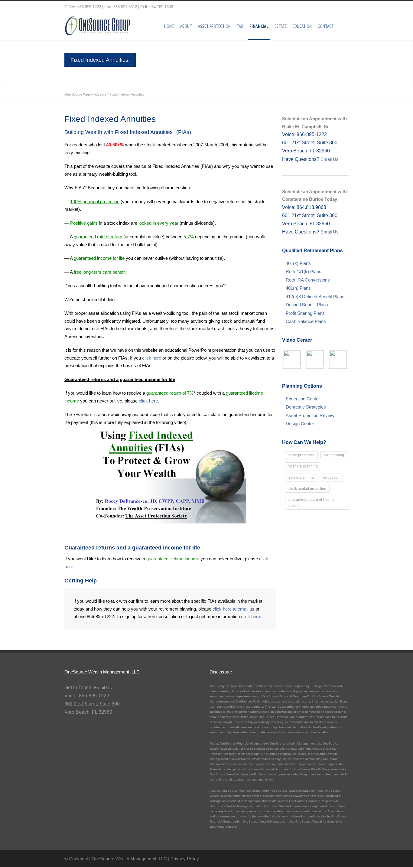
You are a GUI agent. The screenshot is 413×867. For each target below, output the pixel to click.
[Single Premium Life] (315, 359)
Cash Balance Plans (306, 321)
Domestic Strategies (306, 406)
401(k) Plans (298, 263)
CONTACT (326, 26)
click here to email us (233, 608)
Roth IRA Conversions (308, 279)
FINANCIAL (258, 26)
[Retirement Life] (292, 359)
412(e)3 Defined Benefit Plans (315, 296)
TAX (240, 26)
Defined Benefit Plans (307, 304)
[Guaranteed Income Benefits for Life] (338, 359)
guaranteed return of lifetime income (311, 502)
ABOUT (186, 26)
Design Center (300, 423)
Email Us (329, 159)
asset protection (301, 455)
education (331, 477)
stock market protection (307, 489)
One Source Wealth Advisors (85, 94)
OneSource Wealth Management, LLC (129, 858)
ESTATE (281, 26)
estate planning (301, 477)
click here (151, 357)
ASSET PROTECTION (214, 26)
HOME (169, 26)
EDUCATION (302, 26)
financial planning (303, 466)
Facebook (343, 7)
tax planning (334, 455)
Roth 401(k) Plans (303, 271)
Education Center (303, 398)
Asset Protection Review (310, 415)
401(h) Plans (298, 288)
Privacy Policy (185, 858)
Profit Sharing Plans (305, 313)
